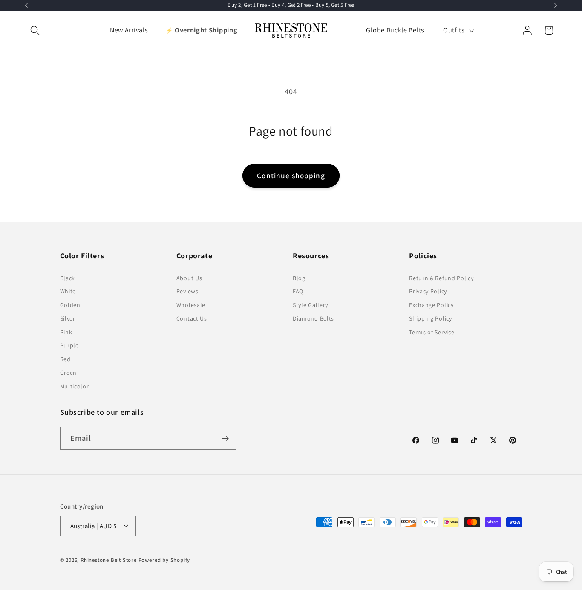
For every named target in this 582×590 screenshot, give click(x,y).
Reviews (187, 291)
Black (67, 278)
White (68, 291)
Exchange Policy (431, 305)
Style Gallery (310, 305)
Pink (66, 332)
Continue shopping (291, 175)
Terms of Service (431, 332)
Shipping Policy (430, 318)
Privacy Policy (428, 291)
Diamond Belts (313, 318)
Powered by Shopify (164, 560)
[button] (35, 30)
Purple (69, 346)
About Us (189, 278)
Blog (299, 278)
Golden (70, 305)
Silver (67, 318)
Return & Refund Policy (441, 278)
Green (68, 372)
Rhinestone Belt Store (109, 560)
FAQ (298, 291)
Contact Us (191, 318)
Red (65, 359)
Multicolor (74, 386)
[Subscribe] (225, 438)
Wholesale (190, 305)
